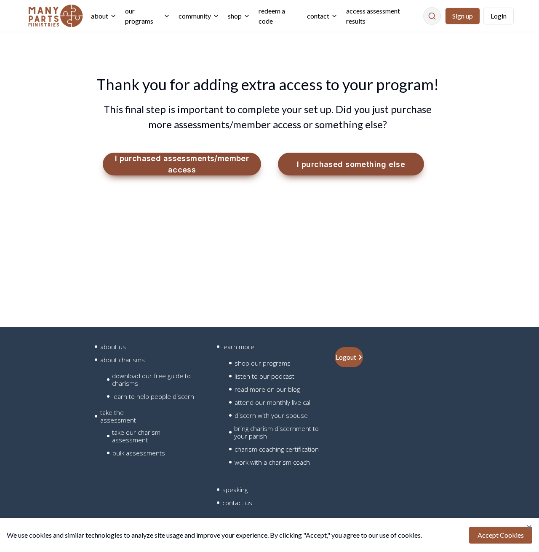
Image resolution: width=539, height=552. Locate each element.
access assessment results (373, 16)
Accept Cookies (501, 535)
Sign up (462, 16)
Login (499, 16)
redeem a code (272, 16)
